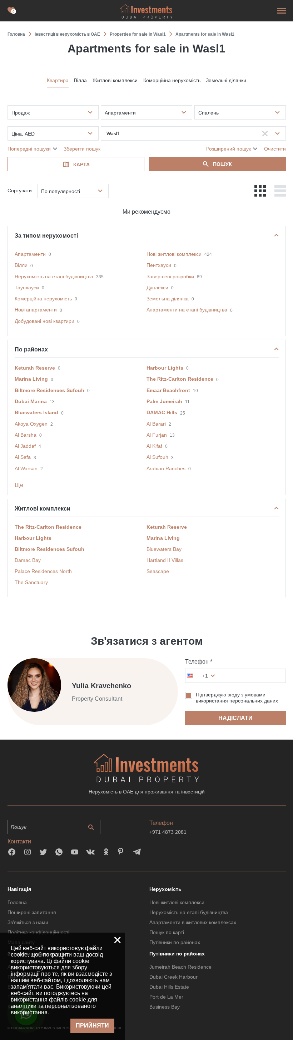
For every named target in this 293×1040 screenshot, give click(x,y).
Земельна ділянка (167, 298)
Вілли (21, 265)
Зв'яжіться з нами (28, 922)
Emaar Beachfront (168, 390)
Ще (19, 485)
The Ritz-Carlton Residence (179, 379)
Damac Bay (28, 560)
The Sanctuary (31, 582)
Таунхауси (27, 287)
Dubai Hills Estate (169, 987)
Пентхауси (158, 265)
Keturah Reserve (35, 368)
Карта (81, 164)
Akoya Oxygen (31, 424)
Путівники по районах (174, 942)
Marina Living (31, 379)
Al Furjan (156, 435)
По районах (31, 349)
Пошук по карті (166, 932)
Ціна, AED (23, 134)
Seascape (157, 571)
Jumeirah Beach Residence (180, 967)
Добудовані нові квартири (44, 321)
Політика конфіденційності (38, 932)
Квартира (58, 80)
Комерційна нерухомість (171, 80)
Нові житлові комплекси (174, 254)
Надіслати (235, 718)
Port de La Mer (166, 997)
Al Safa (23, 457)
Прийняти (92, 1026)
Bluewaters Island (36, 412)
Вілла (80, 80)
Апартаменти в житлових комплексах (192, 922)
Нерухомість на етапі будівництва (54, 276)
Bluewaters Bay (164, 549)
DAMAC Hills (161, 412)
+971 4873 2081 (168, 832)
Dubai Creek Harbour (173, 977)
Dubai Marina (31, 401)
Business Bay (164, 1007)
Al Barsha (25, 435)
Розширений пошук (228, 149)
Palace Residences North (43, 571)
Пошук (222, 164)
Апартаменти (30, 254)
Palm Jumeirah (164, 401)
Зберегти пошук (82, 149)
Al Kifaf (154, 446)
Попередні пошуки (29, 149)
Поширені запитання (32, 912)
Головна (17, 902)
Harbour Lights (164, 368)
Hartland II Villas (164, 560)
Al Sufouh (157, 457)
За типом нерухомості (46, 236)
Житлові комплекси (115, 80)
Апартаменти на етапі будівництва (186, 310)
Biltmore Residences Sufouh (49, 390)
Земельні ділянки (226, 80)
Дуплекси (157, 287)
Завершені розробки (170, 276)
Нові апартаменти (36, 310)
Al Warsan (26, 468)
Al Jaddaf (25, 446)
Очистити (275, 149)
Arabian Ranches (165, 468)
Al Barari (156, 424)
